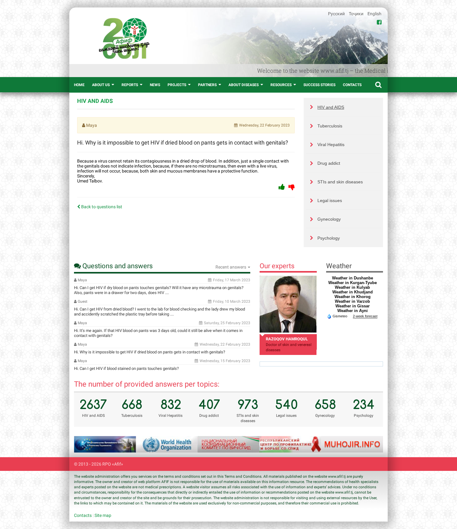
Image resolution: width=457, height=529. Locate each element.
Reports (130, 85)
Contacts (352, 85)
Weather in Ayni (352, 310)
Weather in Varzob (352, 301)
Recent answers (231, 266)
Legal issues (329, 200)
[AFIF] (124, 38)
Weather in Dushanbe (352, 278)
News (155, 85)
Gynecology (329, 219)
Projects (177, 85)
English (374, 13)
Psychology (328, 238)
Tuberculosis (329, 125)
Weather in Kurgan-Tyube (352, 282)
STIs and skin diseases (340, 181)
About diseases (243, 85)
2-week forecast (365, 316)
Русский (337, 13)
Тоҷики (356, 13)
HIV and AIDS (330, 107)
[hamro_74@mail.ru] (288, 304)
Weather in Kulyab (352, 287)
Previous (86, 444)
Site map (103, 515)
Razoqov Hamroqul (287, 339)
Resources (281, 85)
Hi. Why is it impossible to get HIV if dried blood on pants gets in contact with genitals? (149, 352)
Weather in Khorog (353, 296)
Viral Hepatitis (330, 144)
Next (370, 444)
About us (101, 85)
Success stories (319, 85)
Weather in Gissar (352, 306)
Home (79, 85)
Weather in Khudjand (352, 292)
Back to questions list (101, 206)
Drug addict (328, 163)
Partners (207, 85)
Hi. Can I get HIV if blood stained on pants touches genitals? (126, 368)
